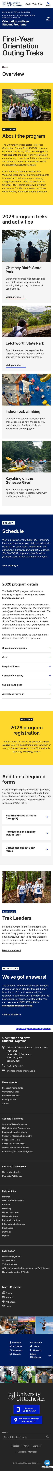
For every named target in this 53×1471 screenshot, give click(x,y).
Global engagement (11, 1256)
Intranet (6, 1196)
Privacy (26, 1446)
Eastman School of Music (14, 1132)
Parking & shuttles (11, 1220)
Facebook (16, 1342)
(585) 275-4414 (15, 1065)
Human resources (11, 1212)
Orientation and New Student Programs (15, 23)
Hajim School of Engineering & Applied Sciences (18, 16)
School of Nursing (11, 1139)
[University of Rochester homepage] (12, 4)
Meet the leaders (10, 950)
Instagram (17, 1350)
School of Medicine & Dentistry (17, 1136)
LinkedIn (37, 1350)
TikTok (36, 1346)
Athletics (10, 1301)
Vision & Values (9, 1264)
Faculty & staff (9, 1099)
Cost (4, 657)
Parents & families (11, 1095)
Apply (28, 4)
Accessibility (8, 1260)
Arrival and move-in (13, 693)
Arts (9, 1306)
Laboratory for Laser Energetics (17, 1151)
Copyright (37, 1446)
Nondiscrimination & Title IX (15, 1272)
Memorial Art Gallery (12, 1176)
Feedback (16, 1446)
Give (40, 4)
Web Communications (13, 1200)
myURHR (6, 1231)
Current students (10, 1091)
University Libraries (11, 1172)
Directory (6, 1208)
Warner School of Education (15, 1147)
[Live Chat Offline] (48, 1463)
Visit (34, 4)
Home (5, 67)
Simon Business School (13, 1143)
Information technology (13, 1224)
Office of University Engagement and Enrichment (25, 1268)
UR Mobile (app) (10, 1216)
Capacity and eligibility (14, 648)
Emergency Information (27, 1452)
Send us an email (10, 1014)
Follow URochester (35, 1355)
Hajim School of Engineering (16, 1128)
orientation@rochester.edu (17, 1005)
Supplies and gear (12, 684)
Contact (6, 1204)
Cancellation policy (12, 675)
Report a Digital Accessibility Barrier (33, 1028)
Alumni (5, 1103)
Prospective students (12, 1088)
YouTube (37, 1342)
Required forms (11, 666)
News (9, 1293)
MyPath (6, 1235)
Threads (17, 1354)
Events (9, 1297)
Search (5, 1432)
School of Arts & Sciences (16, 12)
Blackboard (7, 1228)
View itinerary (9, 565)
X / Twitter (17, 1346)
